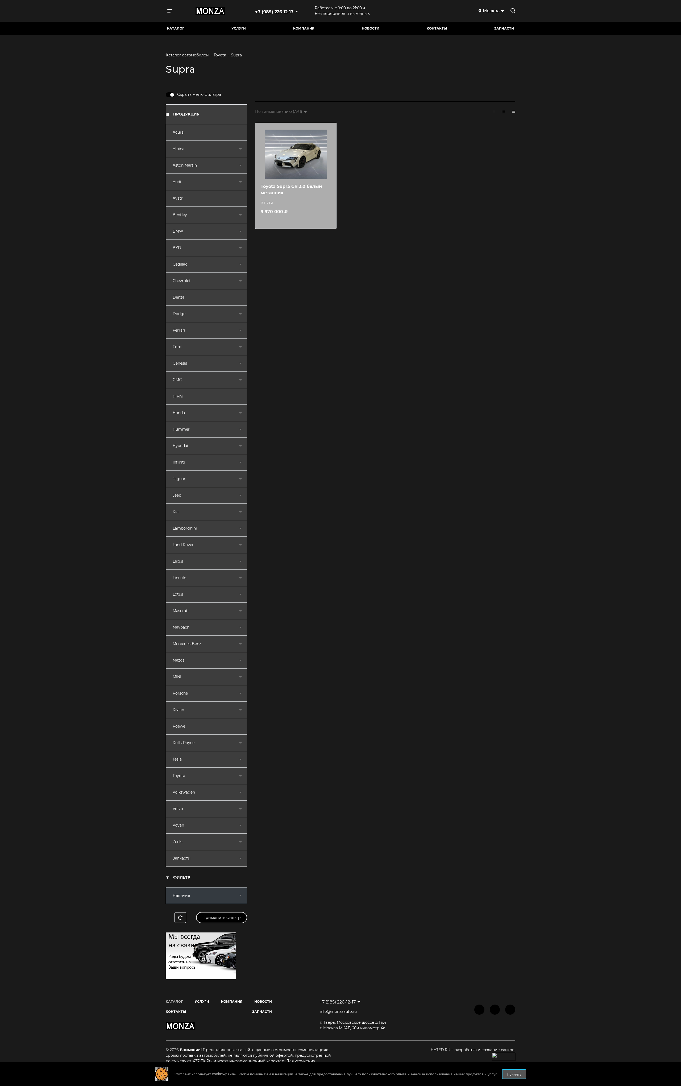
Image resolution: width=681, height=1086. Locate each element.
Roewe (179, 726)
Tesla (177, 759)
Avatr (178, 198)
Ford (177, 346)
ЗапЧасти (504, 28)
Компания (303, 28)
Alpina (178, 148)
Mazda (179, 660)
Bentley (180, 214)
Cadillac (180, 264)
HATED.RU (441, 1049)
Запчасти (181, 858)
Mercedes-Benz (187, 643)
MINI (177, 676)
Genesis (180, 363)
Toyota (179, 775)
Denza (178, 297)
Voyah (178, 825)
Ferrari (179, 330)
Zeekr (178, 841)
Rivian (178, 709)
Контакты (437, 28)
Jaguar (179, 478)
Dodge (179, 313)
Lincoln (179, 577)
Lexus (178, 561)
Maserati (181, 610)
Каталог (175, 28)
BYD (177, 247)
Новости (370, 28)
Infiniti (179, 462)
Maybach (181, 627)
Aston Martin (185, 165)
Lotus (178, 594)
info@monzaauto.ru (338, 1011)
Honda (179, 412)
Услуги (238, 28)
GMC (177, 379)
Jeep (177, 495)
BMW (178, 231)
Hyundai (180, 445)
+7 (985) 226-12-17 (274, 11)
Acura (178, 132)
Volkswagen (184, 792)
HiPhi (178, 396)
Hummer (181, 429)
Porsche (180, 693)
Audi (177, 181)
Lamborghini (185, 528)
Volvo (178, 808)
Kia (175, 511)
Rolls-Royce (183, 742)
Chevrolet (182, 280)
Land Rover (183, 544)
